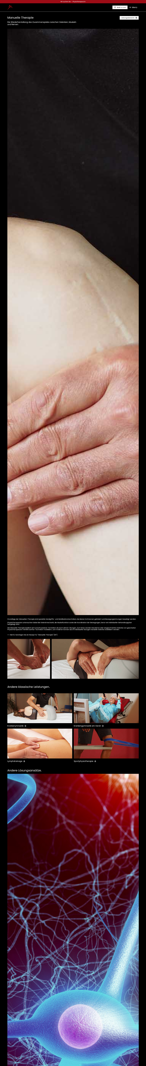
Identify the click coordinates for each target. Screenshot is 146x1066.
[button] (133, 7)
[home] (9, 7)
